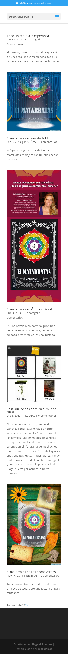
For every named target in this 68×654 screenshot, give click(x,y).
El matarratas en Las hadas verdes (31, 572)
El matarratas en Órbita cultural (29, 309)
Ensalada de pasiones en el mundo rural (31, 410)
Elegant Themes (42, 644)
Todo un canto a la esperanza (28, 36)
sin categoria (33, 39)
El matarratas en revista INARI (28, 138)
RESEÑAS (30, 142)
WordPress (45, 649)
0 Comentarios (48, 142)
